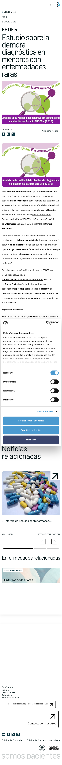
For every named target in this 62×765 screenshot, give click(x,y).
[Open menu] (5, 5)
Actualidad (7, 694)
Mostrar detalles (45, 411)
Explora (6, 689)
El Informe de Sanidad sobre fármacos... (27, 520)
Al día (4, 16)
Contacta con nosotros (42, 723)
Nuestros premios (11, 697)
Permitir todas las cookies (31, 420)
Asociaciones (8, 692)
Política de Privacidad (12, 740)
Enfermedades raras (18, 580)
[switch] (54, 381)
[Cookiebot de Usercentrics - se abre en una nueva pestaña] (46, 323)
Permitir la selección (31, 430)
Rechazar (31, 439)
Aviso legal (54, 740)
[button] (31, 504)
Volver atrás (9, 11)
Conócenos (7, 687)
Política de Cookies (36, 740)
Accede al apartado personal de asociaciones (28, 703)
